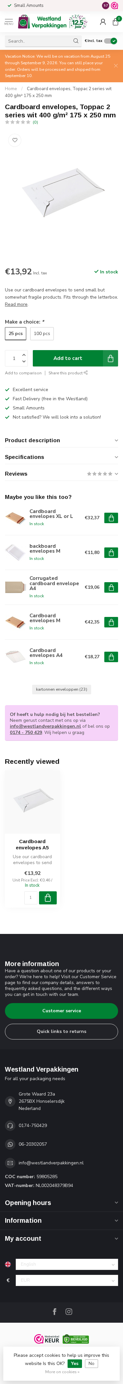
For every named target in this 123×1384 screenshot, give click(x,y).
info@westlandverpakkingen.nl (45, 726)
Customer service (61, 1011)
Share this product (66, 373)
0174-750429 (33, 1125)
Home (11, 89)
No (91, 1363)
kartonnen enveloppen (61, 689)
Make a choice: (24, 321)
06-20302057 (33, 1144)
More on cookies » (62, 1371)
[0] (115, 21)
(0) (35, 122)
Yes (74, 1363)
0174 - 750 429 (26, 732)
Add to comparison (23, 373)
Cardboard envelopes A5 (32, 844)
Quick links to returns (61, 1031)
